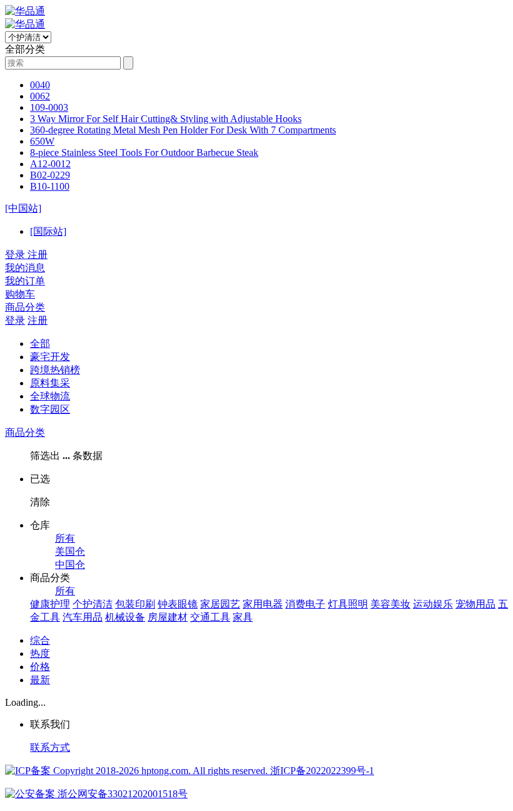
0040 (40, 85)
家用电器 (263, 604)
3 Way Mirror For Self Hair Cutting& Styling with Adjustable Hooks (166, 118)
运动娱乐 (433, 604)
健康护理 (50, 604)
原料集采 (50, 383)
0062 (40, 96)
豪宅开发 (50, 356)
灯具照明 (348, 604)
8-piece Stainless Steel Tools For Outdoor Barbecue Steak (144, 152)
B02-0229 (50, 175)
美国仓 (70, 551)
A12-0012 (50, 163)
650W (42, 141)
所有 (65, 538)
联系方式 (50, 747)
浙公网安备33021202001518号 (121, 793)
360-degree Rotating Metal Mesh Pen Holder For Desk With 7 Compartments (183, 130)
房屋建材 (168, 617)
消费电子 (305, 604)
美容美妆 (390, 604)
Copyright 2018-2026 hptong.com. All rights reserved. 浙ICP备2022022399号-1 (212, 770)
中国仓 (70, 564)
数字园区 (50, 409)
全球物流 (50, 396)
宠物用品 (475, 604)
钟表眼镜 (178, 604)
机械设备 (125, 617)
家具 (243, 617)
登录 (15, 320)
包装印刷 (135, 604)
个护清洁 (93, 604)
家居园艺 (220, 604)
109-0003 (49, 107)
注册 (38, 320)
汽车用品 (83, 617)
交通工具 (210, 617)
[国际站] (48, 231)
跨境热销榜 (55, 369)
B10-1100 (49, 186)
